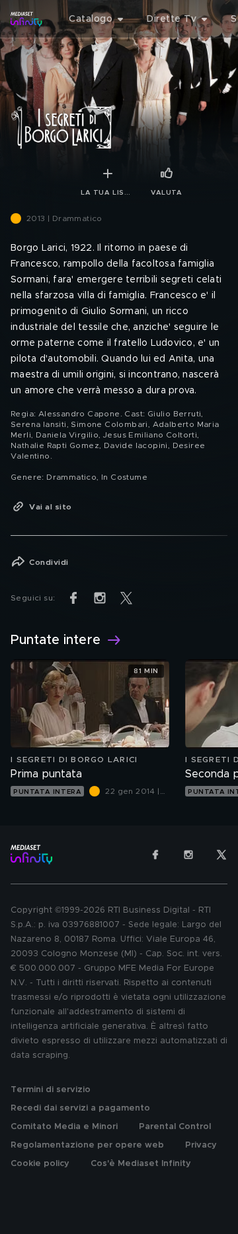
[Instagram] (188, 855)
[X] (221, 855)
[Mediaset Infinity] (26, 19)
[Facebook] (155, 855)
